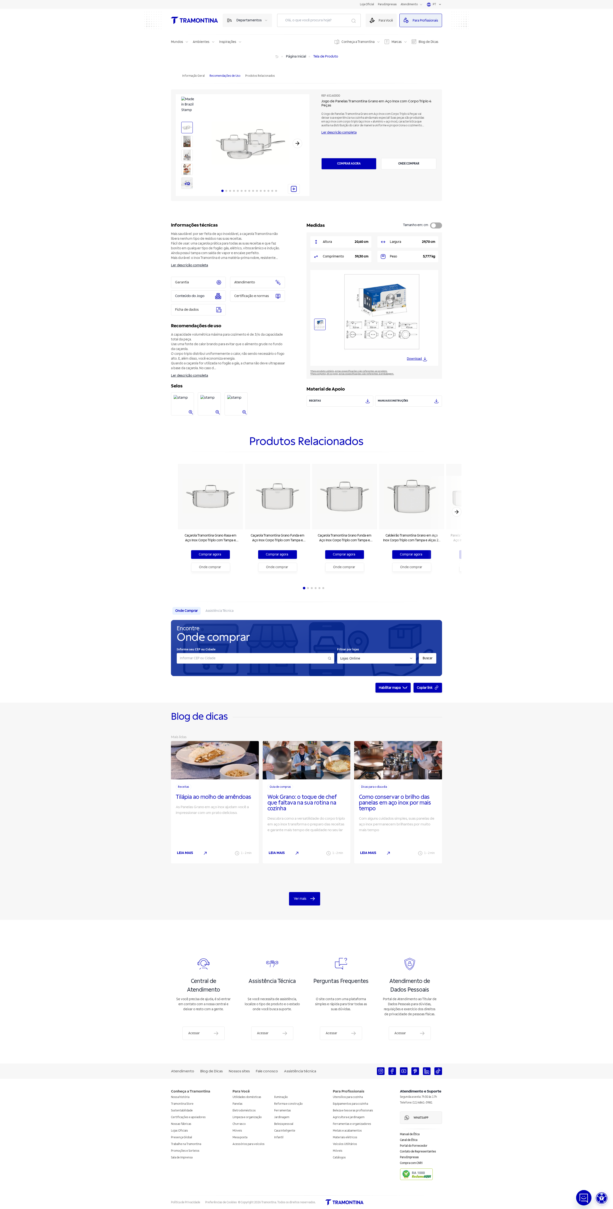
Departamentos (249, 20)
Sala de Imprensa (182, 1157)
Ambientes (201, 42)
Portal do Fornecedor (413, 1145)
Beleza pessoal (283, 1124)
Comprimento (333, 256)
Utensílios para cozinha (348, 1097)
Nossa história (180, 1097)
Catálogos (339, 1157)
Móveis (237, 1130)
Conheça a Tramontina (358, 42)
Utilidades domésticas (247, 1097)
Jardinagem (281, 1117)
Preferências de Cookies (221, 1202)
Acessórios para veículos (249, 1144)
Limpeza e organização (247, 1117)
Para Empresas (387, 4)
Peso (393, 256)
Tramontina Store (182, 1103)
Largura (395, 242)
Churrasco (239, 1124)
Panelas (238, 1103)
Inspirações (227, 42)
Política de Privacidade (185, 1202)
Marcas (397, 42)
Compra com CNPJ (411, 1163)
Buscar (427, 658)
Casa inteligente (284, 1130)
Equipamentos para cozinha (350, 1103)
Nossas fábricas (181, 1124)
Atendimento (409, 4)
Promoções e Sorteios (185, 1150)
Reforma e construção (288, 1103)
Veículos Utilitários (345, 1144)
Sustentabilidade (182, 1110)
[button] (601, 1198)
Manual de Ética (410, 1134)
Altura (327, 242)
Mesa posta (240, 1137)
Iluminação (281, 1097)
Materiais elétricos (345, 1137)
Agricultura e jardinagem (348, 1117)
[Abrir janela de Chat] (583, 1197)
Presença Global (181, 1137)
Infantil (279, 1137)
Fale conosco (267, 1071)
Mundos (177, 42)
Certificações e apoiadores (188, 1117)
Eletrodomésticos (244, 1110)
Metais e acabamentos (347, 1130)
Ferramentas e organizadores (352, 1124)
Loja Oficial (367, 4)
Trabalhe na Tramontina (186, 1144)
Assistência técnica (300, 1071)
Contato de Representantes (418, 1151)
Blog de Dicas (428, 42)
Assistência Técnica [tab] (219, 611)
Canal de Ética (408, 1140)
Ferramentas (282, 1110)
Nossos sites (239, 1071)
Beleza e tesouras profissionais (353, 1110)
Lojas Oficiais (179, 1130)
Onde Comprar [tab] (186, 611)
